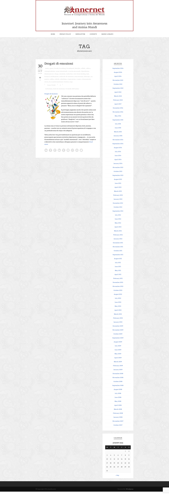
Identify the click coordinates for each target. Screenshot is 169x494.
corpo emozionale (62, 71)
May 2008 (118, 401)
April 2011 (118, 274)
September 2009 (117, 338)
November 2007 (118, 421)
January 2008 (117, 417)
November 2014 (118, 140)
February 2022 (118, 100)
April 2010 (117, 310)
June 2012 (118, 219)
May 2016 (118, 116)
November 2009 (118, 330)
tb (50, 82)
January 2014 (118, 163)
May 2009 (118, 354)
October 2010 (118, 290)
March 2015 (118, 132)
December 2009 (118, 326)
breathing (62, 68)
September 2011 (118, 254)
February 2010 (118, 318)
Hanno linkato (107, 34)
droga (57, 74)
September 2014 (117, 143)
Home (53, 34)
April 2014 (117, 159)
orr (92, 76)
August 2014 (118, 147)
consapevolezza (49, 71)
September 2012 (118, 211)
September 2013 (118, 175)
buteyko (77, 68)
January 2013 (118, 199)
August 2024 (118, 72)
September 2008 (117, 385)
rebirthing (63, 79)
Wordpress (129, 489)
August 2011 (118, 258)
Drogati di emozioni (58, 63)
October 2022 (118, 84)
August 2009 (118, 342)
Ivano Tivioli (51, 85)
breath (56, 68)
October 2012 (118, 207)
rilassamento (86, 79)
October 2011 (118, 250)
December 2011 (118, 243)
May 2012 (118, 223)
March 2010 (118, 314)
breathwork (70, 68)
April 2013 (118, 187)
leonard (47, 76)
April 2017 (117, 104)
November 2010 (118, 286)
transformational (57, 82)
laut (87, 74)
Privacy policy (65, 34)
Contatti (93, 34)
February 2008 (118, 413)
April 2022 (117, 92)
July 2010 (118, 298)
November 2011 (118, 247)
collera (88, 68)
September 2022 (118, 88)
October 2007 (117, 425)
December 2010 (118, 282)
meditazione (54, 76)
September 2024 (117, 68)
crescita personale (74, 71)
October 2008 (117, 381)
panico (46, 79)
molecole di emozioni (66, 76)
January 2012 (118, 239)
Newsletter (80, 34)
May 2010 (118, 306)
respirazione (71, 79)
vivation (66, 82)
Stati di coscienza (59, 89)
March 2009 (118, 361)
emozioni (62, 74)
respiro (78, 79)
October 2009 (117, 334)
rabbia (52, 79)
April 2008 (118, 405)
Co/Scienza (48, 89)
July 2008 (118, 393)
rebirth (57, 79)
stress (46, 82)
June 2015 (118, 128)
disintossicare (49, 74)
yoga (71, 82)
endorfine (69, 74)
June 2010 (118, 302)
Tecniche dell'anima (72, 89)
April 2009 (118, 358)
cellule (83, 68)
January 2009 (117, 369)
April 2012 (118, 227)
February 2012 (118, 235)
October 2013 (118, 171)
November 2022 (118, 80)
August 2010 (118, 294)
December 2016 (118, 108)
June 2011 (118, 266)
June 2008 (118, 397)
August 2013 (118, 179)
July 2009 (118, 346)
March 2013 (118, 191)
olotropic (87, 76)
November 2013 (118, 167)
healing (83, 74)
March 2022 (118, 96)
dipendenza (85, 71)
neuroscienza (78, 76)
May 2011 (118, 270)
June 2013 (118, 183)
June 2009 (118, 350)
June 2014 (118, 155)
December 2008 (118, 373)
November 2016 (118, 112)
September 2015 (118, 120)
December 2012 (118, 203)
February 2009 (118, 365)
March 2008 (118, 409)
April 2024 (117, 76)
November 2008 (118, 377)
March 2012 (118, 231)
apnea (51, 68)
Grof (74, 74)
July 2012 (118, 215)
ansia (47, 68)
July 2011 (118, 262)
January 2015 (118, 136)
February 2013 (118, 195)
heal (78, 74)
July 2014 (118, 151)
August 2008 (118, 389)
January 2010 (118, 322)
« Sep (117, 475)
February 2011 (118, 278)
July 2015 (118, 124)
